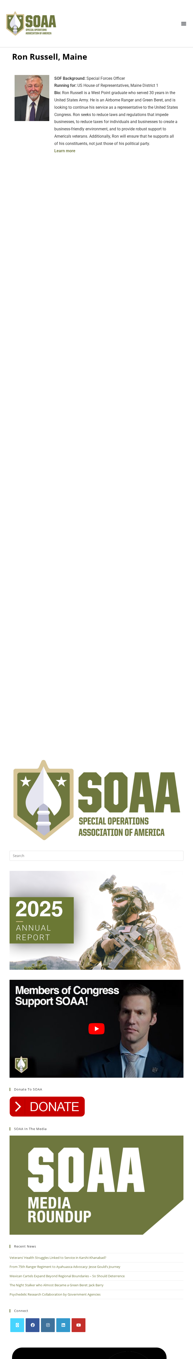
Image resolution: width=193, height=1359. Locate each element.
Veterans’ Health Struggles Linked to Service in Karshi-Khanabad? (58, 1257)
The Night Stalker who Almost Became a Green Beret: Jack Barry (57, 1285)
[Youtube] (78, 1325)
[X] (17, 1325)
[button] (184, 23)
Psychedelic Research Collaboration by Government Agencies (55, 1294)
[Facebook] (32, 1325)
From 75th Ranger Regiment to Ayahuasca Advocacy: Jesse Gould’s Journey (65, 1266)
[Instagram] (48, 1325)
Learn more (64, 150)
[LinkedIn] (63, 1325)
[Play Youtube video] (96, 1029)
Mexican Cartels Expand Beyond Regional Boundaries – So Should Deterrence (67, 1276)
